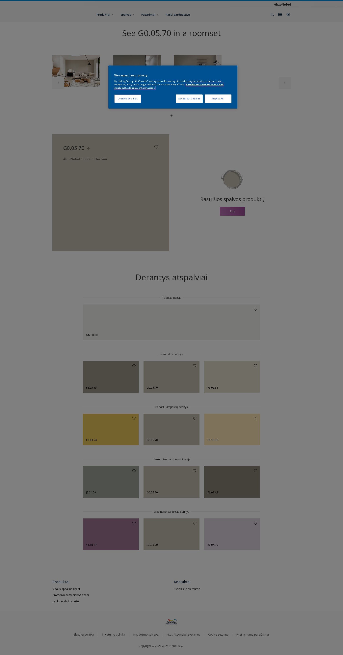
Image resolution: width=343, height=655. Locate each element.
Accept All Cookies (189, 98)
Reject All (218, 98)
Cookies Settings (128, 98)
